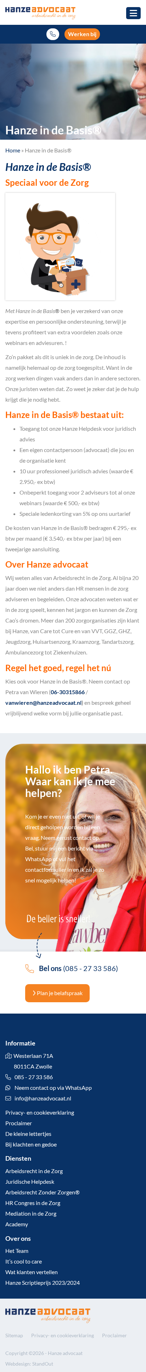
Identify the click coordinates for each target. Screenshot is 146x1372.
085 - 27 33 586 (33, 1076)
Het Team (16, 1250)
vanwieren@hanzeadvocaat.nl (43, 702)
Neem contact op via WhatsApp (52, 1087)
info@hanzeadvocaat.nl (43, 1098)
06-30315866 (68, 691)
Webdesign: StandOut (29, 1364)
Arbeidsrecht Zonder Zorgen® (42, 1192)
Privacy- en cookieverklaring (39, 1112)
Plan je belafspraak (59, 992)
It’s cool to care (23, 1261)
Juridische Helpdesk (29, 1181)
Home (12, 150)
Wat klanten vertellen (31, 1271)
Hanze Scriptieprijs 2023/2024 (42, 1282)
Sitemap (14, 1335)
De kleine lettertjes (28, 1133)
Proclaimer (18, 1123)
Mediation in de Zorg (30, 1213)
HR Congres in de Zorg (32, 1202)
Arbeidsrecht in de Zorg (34, 1170)
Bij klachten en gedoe (31, 1144)
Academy (16, 1224)
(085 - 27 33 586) (78, 968)
